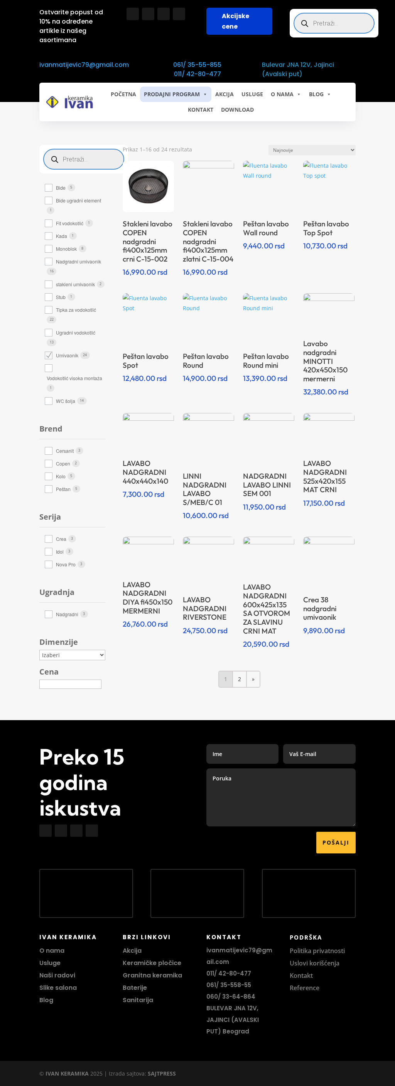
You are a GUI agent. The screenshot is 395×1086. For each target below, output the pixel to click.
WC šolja (65, 401)
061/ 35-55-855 (197, 64)
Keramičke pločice (152, 963)
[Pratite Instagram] (148, 14)
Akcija (132, 950)
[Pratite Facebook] (133, 14)
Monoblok (66, 248)
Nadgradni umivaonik (78, 261)
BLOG (316, 94)
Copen (63, 463)
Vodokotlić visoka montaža (74, 378)
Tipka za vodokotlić (76, 309)
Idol (60, 551)
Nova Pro (66, 564)
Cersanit (65, 450)
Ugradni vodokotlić (75, 332)
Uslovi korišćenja (314, 963)
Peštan (63, 489)
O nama (51, 950)
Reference (304, 988)
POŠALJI (335, 842)
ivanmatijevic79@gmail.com (84, 64)
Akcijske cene (235, 21)
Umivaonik (67, 355)
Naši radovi (57, 975)
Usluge (252, 94)
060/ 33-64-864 (230, 997)
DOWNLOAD (237, 109)
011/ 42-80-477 (197, 74)
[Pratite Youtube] (163, 14)
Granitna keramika (152, 975)
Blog (46, 1000)
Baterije (135, 987)
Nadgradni (67, 614)
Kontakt (301, 975)
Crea (61, 538)
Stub (61, 297)
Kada (61, 236)
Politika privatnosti (317, 951)
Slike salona (58, 987)
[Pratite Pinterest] (179, 14)
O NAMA (282, 94)
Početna (123, 94)
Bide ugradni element (78, 200)
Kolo (61, 476)
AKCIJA (224, 94)
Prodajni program (172, 94)
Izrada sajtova (127, 1073)
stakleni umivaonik (75, 284)
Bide (61, 187)
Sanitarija (138, 1000)
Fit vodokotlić (69, 223)
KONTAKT (200, 109)
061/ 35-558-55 (228, 985)
